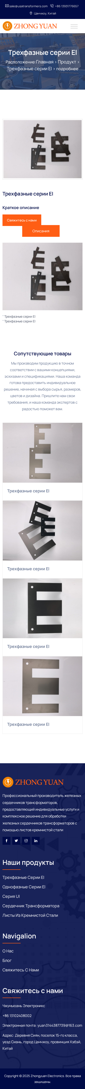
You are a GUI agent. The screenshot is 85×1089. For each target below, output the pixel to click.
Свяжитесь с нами (22, 220)
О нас (8, 951)
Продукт (67, 62)
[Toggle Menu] (74, 26)
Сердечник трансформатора (30, 905)
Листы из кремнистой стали (30, 915)
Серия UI (11, 896)
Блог (7, 960)
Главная (44, 62)
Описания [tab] (40, 230)
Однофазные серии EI (23, 886)
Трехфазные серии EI (42, 52)
